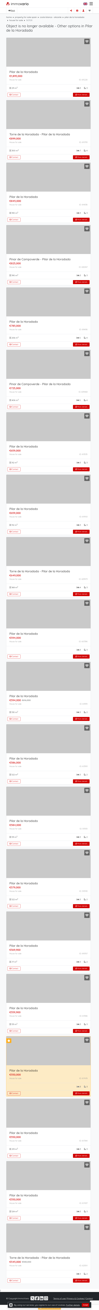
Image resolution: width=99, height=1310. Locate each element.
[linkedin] (42, 1299)
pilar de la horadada (74, 17)
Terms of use (59, 1298)
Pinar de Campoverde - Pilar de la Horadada (40, 259)
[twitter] (33, 1299)
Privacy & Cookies (76, 1298)
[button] (85, 3)
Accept (85, 1305)
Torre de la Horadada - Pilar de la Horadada (39, 134)
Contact (14, 95)
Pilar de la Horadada (23, 72)
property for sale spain (26, 17)
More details (82, 95)
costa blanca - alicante (50, 17)
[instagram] (46, 1299)
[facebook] (37, 1299)
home (9, 17)
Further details (73, 1305)
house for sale (16, 20)
